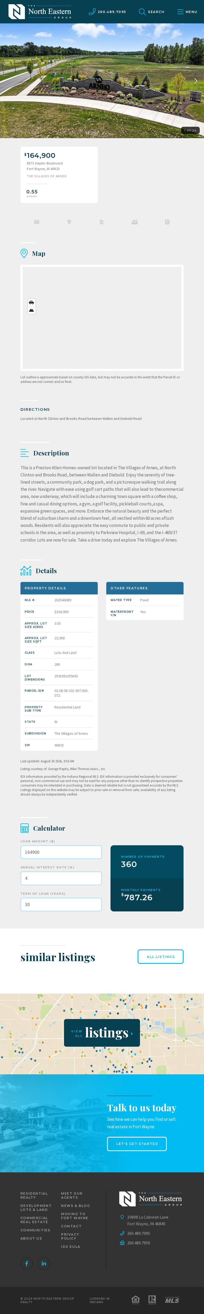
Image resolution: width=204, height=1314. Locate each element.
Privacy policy (70, 1236)
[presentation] (194, 80)
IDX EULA (70, 1247)
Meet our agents (72, 1195)
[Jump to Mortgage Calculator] (167, 223)
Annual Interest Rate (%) (47, 867)
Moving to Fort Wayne (74, 1216)
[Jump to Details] (134, 223)
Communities (35, 1230)
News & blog (75, 1206)
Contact (71, 1226)
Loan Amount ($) (37, 841)
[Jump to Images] (36, 223)
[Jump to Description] (102, 223)
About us (31, 1238)
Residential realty (34, 1195)
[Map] (102, 318)
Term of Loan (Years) (43, 893)
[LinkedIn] (43, 1263)
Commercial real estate (34, 1220)
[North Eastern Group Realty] (39, 11)
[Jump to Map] (69, 223)
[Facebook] (26, 1263)
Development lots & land (36, 1208)
